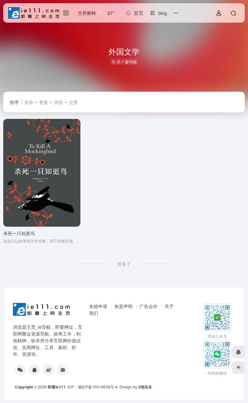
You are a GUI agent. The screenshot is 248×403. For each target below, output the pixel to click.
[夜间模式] (238, 367)
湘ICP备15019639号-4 (98, 386)
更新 (43, 102)
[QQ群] (34, 370)
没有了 (124, 264)
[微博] (48, 370)
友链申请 (98, 306)
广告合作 (149, 306)
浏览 (58, 102)
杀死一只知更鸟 (19, 233)
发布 (28, 102)
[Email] (62, 370)
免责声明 (123, 306)
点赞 (73, 102)
